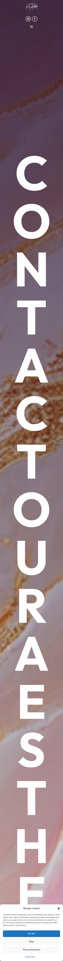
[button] (58, 908)
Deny (31, 942)
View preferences (31, 950)
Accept (31, 933)
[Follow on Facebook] (34, 18)
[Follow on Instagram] (28, 18)
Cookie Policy (30, 956)
